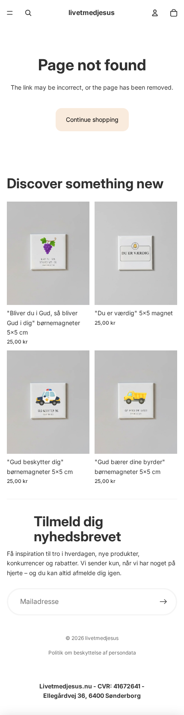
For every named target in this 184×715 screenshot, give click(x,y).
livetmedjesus (102, 638)
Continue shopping (92, 119)
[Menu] (10, 13)
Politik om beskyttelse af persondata (92, 652)
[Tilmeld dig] (163, 602)
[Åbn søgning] (28, 12)
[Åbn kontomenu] (154, 12)
